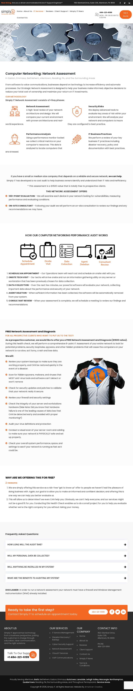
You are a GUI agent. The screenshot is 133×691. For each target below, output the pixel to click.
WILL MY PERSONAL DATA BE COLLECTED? (28, 555)
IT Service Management (63, 632)
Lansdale (81, 679)
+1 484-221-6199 (18, 657)
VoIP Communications (62, 657)
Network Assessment (62, 648)
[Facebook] (120, 3)
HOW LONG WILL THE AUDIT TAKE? (24, 544)
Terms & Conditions (84, 664)
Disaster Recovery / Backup (61, 638)
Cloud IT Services (60, 653)
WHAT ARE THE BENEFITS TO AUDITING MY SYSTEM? (33, 578)
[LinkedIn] (129, 3)
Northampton (116, 679)
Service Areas (103, 682)
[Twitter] (124, 3)
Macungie (104, 679)
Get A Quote (125, 14)
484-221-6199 (105, 12)
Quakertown (29, 682)
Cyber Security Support (63, 644)
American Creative (93, 687)
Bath (36, 679)
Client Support (86, 649)
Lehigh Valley (92, 679)
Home (82, 636)
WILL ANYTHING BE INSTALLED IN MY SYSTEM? (30, 566)
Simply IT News (86, 658)
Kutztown (71, 679)
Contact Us (84, 654)
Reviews (83, 645)
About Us (83, 640)
